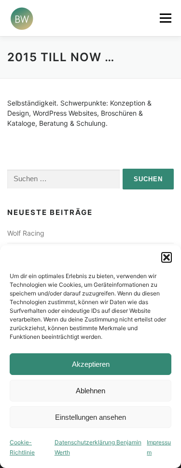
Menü (165, 18)
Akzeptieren (91, 364)
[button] (166, 257)
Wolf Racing (25, 233)
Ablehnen (90, 391)
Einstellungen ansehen (90, 417)
